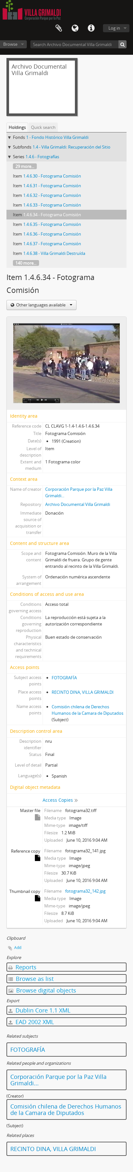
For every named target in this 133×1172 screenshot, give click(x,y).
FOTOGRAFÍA (64, 678)
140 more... (25, 263)
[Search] (122, 44)
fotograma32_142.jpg (85, 891)
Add (17, 947)
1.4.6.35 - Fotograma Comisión (52, 224)
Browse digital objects (45, 990)
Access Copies (58, 800)
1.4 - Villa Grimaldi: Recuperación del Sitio (71, 147)
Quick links (91, 28)
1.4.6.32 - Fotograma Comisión (52, 195)
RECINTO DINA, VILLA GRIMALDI (83, 692)
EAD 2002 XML (34, 1022)
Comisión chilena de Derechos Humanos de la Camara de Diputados (65, 1109)
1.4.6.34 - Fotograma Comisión (52, 215)
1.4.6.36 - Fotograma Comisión (52, 234)
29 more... (24, 166)
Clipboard (59, 28)
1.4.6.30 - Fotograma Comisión (52, 176)
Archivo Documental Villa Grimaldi (77, 504)
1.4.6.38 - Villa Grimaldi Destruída (54, 253)
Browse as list (34, 979)
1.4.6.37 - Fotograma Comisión (52, 244)
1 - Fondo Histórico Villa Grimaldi (57, 137)
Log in (114, 28)
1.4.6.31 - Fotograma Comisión (52, 186)
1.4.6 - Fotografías (42, 157)
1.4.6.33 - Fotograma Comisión (52, 205)
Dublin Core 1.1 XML (42, 1010)
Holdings (17, 127)
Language (75, 28)
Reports (25, 967)
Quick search (43, 127)
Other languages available (40, 305)
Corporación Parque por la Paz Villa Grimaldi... (58, 1080)
